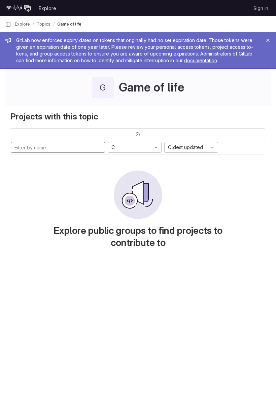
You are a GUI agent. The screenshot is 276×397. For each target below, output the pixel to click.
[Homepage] (18, 8)
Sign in (260, 8)
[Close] (268, 40)
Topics (43, 24)
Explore (47, 8)
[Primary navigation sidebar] (8, 24)
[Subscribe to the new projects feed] (138, 134)
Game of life (69, 24)
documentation (200, 60)
